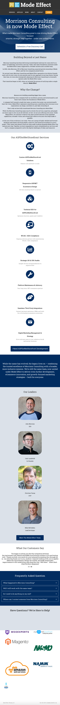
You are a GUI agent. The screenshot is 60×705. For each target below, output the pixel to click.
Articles (20, 12)
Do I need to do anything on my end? (17, 594)
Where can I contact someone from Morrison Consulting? (25, 599)
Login (49, 12)
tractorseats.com (10, 555)
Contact (40, 12)
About (33, 12)
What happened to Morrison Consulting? (19, 583)
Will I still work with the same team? (17, 588)
